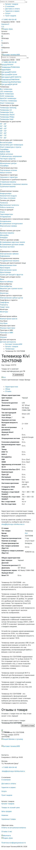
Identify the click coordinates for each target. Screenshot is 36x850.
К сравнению (18, 375)
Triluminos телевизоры (8, 101)
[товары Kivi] (3, 377)
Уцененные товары (8, 819)
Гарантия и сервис (12, 11)
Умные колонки (6, 173)
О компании (9, 6)
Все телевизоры (6, 89)
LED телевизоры (6, 91)
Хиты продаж (6, 811)
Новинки (4, 815)
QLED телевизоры (7, 94)
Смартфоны (4, 302)
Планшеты (4, 305)
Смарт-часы (4, 307)
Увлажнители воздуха (8, 196)
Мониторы (4, 312)
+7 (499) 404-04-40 (8, 19)
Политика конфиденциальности (13, 843)
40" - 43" (3, 128)
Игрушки (3, 337)
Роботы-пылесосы (7, 207)
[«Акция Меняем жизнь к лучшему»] (12, 739)
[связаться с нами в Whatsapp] (2, 36)
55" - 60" (3, 133)
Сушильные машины (8, 186)
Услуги (7, 13)
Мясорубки (4, 235)
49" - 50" (3, 131)
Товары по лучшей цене (10, 807)
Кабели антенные (6, 154)
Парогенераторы (6, 214)
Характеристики (11, 387)
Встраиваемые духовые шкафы (12, 244)
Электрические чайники (9, 254)
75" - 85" (3, 138)
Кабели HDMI (5, 152)
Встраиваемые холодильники (11, 224)
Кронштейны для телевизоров (11, 145)
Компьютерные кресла (8, 319)
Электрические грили (8, 270)
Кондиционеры (5, 193)
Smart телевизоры (7, 103)
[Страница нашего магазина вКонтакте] (6, 835)
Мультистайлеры (6, 281)
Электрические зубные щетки (11, 298)
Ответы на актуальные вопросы (13, 828)
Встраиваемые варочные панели (12, 242)
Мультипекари (5, 272)
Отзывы (8, 391)
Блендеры (4, 237)
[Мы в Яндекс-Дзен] (7, 29)
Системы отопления (7, 198)
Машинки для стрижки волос (11, 288)
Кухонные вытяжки (7, 247)
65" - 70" (3, 135)
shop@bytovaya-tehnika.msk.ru (12, 524)
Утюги (2, 212)
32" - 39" (3, 126)
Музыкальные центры (8, 163)
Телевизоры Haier (6, 119)
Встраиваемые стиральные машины (14, 184)
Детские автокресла (8, 342)
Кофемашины (5, 256)
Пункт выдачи (10, 16)
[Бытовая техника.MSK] (10, 746)
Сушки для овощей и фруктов (11, 275)
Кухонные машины (7, 233)
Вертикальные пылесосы (9, 205)
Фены (2, 279)
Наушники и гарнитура (8, 177)
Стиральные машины (8, 182)
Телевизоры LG (6, 110)
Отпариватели (5, 217)
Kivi (26, 533)
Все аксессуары (6, 142)
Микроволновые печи (8, 265)
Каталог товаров (11, 4)
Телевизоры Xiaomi (7, 115)
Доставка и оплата (12, 9)
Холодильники (5, 221)
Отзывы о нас (6, 831)
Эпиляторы (4, 293)
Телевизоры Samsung (8, 108)
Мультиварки (5, 268)
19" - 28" (3, 124)
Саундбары (4, 149)
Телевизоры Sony (6, 112)
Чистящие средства (7, 159)
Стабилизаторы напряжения (11, 156)
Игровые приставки (7, 328)
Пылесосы (4, 203)
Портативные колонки (8, 170)
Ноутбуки (3, 323)
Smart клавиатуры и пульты (10, 147)
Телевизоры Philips (7, 117)
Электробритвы (6, 286)
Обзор (7, 389)
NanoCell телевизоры (8, 98)
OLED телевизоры (7, 96)
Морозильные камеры (8, 226)
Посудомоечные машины (9, 261)
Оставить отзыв (28, 725)
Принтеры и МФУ (6, 333)
